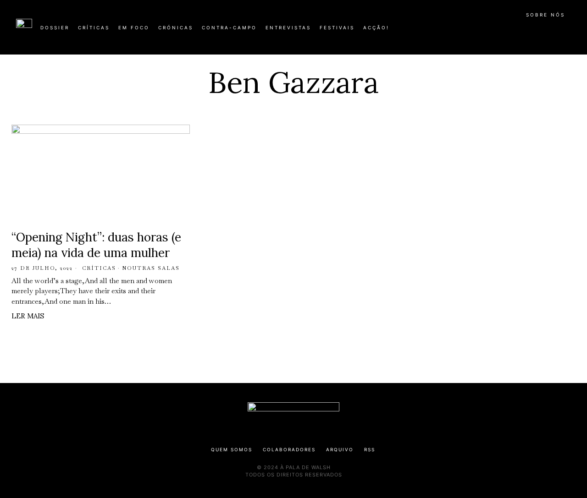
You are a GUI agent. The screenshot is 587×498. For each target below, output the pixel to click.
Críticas (99, 268)
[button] (566, 32)
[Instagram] (511, 31)
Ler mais (27, 316)
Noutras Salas (151, 268)
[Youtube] (541, 31)
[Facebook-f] (482, 31)
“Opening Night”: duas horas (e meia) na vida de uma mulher (96, 245)
